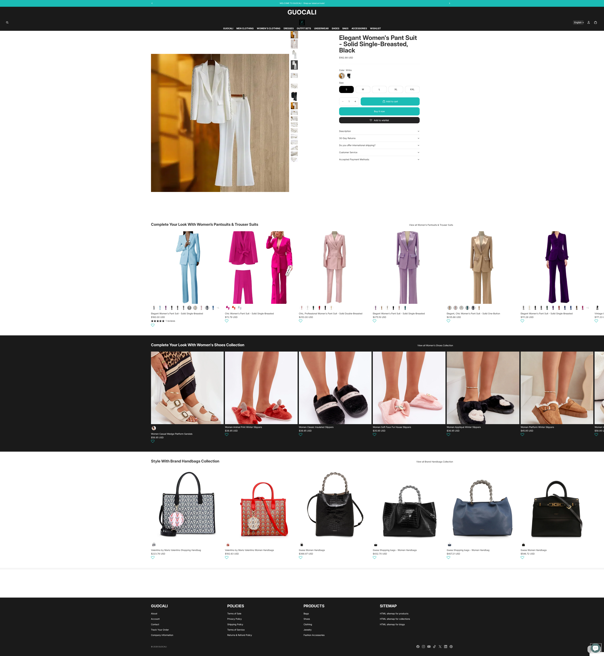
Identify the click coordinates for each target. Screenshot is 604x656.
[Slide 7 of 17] (294, 96)
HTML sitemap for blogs (392, 624)
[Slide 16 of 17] (294, 153)
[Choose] (219, 299)
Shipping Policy (235, 624)
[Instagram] (423, 646)
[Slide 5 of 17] (294, 75)
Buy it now (379, 111)
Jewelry (308, 629)
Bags (306, 613)
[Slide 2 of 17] (294, 44)
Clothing (308, 624)
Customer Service (348, 152)
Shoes (307, 619)
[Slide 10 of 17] (294, 118)
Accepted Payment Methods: (354, 159)
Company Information (162, 635)
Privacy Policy (234, 619)
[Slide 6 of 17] (294, 86)
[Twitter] (440, 646)
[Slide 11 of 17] (294, 124)
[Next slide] (449, 279)
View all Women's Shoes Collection (435, 345)
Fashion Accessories (314, 635)
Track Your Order (160, 629)
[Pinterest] (451, 646)
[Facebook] (418, 646)
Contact (155, 624)
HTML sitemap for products (394, 613)
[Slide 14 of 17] (294, 142)
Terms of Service (236, 629)
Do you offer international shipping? (357, 145)
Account (155, 619)
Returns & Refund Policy (239, 635)
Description (345, 131)
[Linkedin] (445, 646)
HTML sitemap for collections (395, 619)
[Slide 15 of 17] (294, 148)
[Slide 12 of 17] (294, 130)
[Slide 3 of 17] (294, 54)
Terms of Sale (234, 613)
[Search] (7, 22)
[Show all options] (218, 308)
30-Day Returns (347, 138)
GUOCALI (162, 646)
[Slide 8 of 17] (294, 105)
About (154, 613)
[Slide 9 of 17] (294, 112)
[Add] (219, 535)
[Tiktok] (434, 646)
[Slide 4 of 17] (294, 65)
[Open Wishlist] (152, 325)
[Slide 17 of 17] (294, 159)
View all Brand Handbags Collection (434, 461)
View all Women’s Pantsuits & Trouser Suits (431, 225)
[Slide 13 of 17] (294, 136)
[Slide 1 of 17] (294, 34)
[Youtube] (429, 646)
